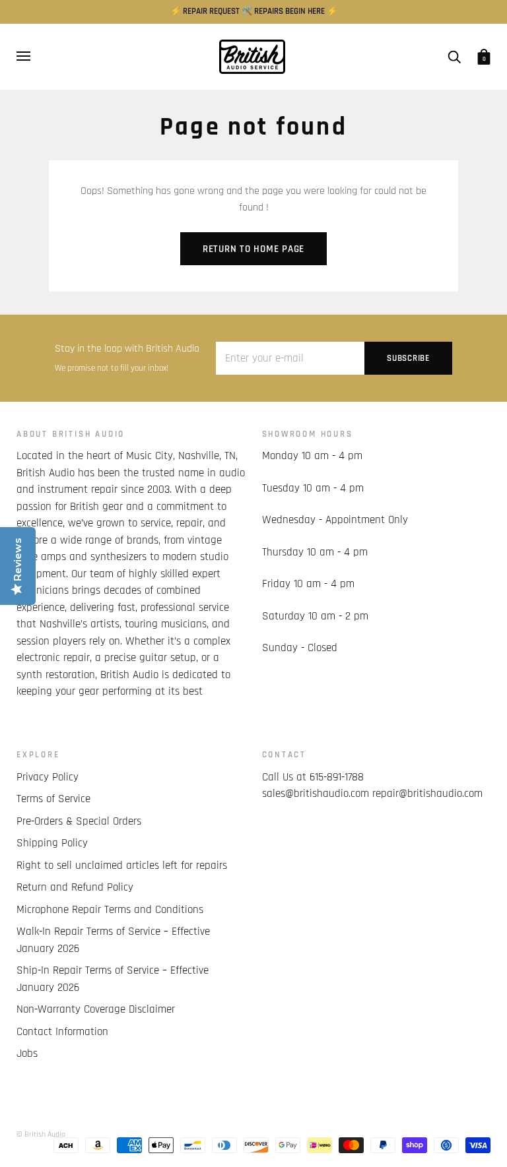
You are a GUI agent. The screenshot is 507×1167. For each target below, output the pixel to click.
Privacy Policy (48, 777)
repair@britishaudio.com (427, 793)
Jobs (27, 1053)
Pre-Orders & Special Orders (79, 821)
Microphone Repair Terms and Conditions (110, 909)
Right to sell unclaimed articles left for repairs (122, 865)
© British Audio (41, 1134)
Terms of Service (53, 799)
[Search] (454, 56)
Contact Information (62, 1032)
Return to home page (253, 249)
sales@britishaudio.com (315, 793)
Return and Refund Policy (75, 887)
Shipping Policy (52, 843)
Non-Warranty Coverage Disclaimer (96, 1009)
